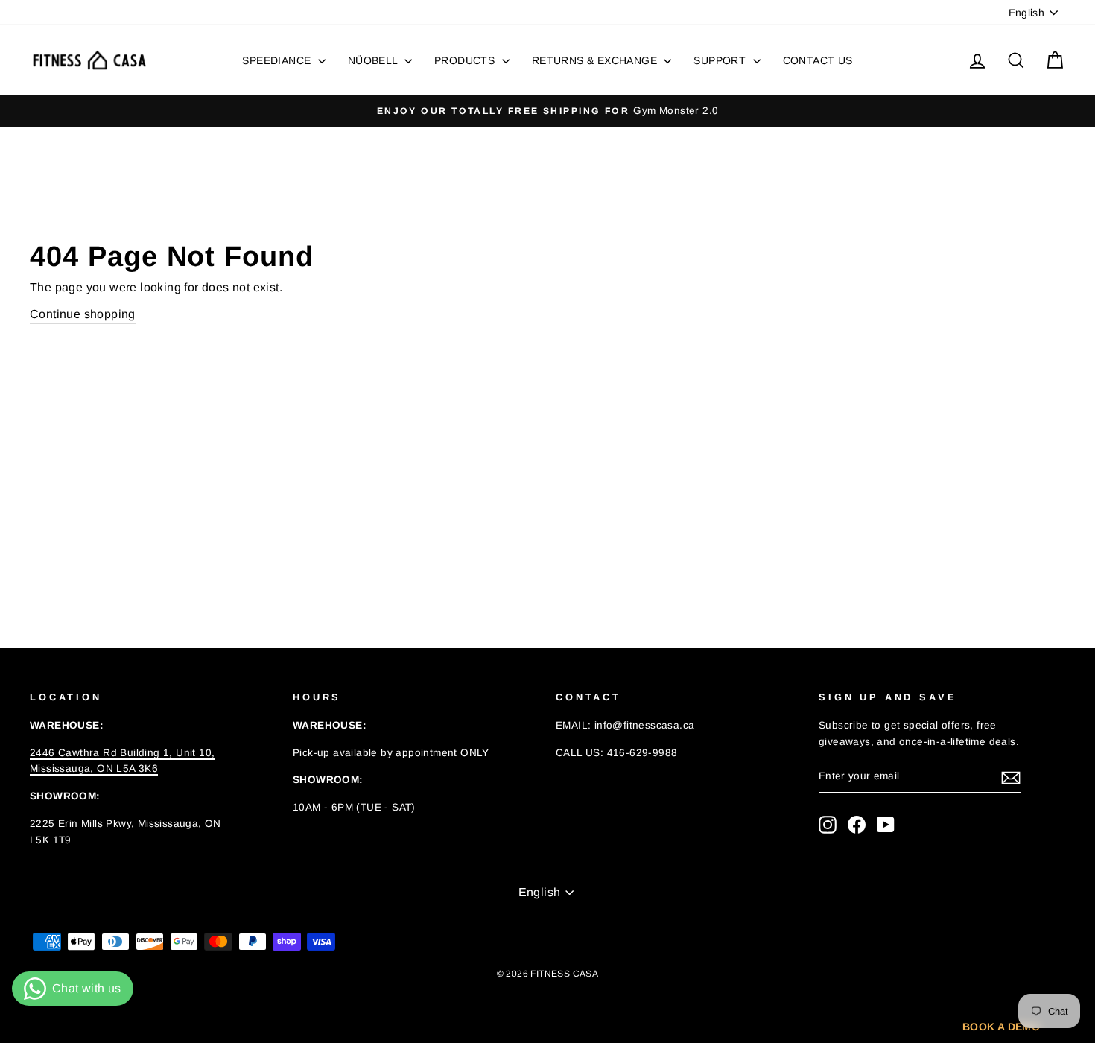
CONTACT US (818, 60)
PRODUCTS (466, 60)
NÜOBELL (374, 60)
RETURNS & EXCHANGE (596, 60)
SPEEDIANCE (278, 60)
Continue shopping (83, 314)
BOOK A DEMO (1001, 1027)
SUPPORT (721, 60)
